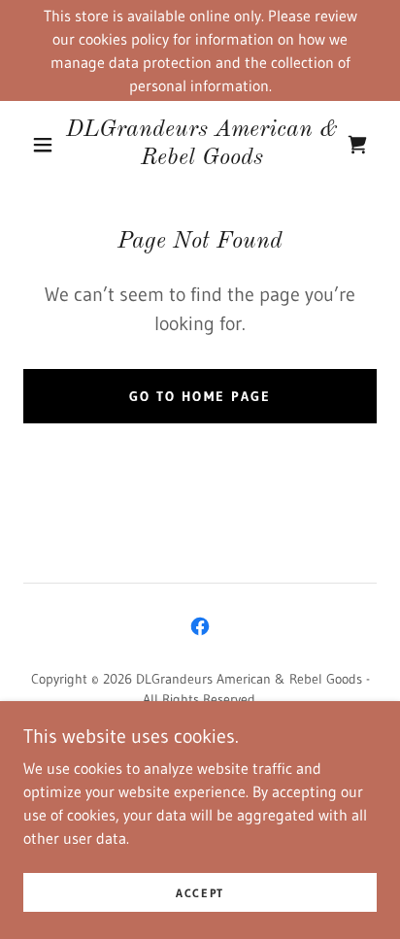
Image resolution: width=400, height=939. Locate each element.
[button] (42, 144)
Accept (200, 893)
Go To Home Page (199, 396)
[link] (202, 145)
